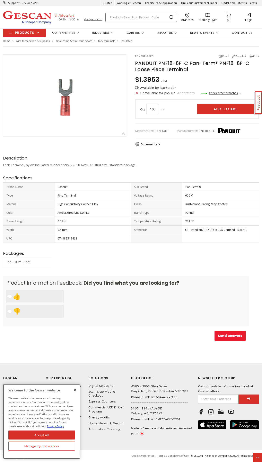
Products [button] (24, 32)
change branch (93, 19)
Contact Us (242, 33)
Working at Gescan (129, 3)
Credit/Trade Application (161, 3)
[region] (41, 421)
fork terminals (106, 41)
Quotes (107, 3)
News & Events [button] (202, 33)
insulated (126, 41)
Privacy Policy (55, 426)
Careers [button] (133, 33)
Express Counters (102, 401)
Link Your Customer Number (199, 3)
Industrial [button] (101, 33)
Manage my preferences (41, 446)
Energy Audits (99, 417)
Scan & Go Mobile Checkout (101, 393)
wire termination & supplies (33, 41)
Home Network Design (106, 423)
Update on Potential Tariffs (239, 3)
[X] (74, 390)
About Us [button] (165, 33)
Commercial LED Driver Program (106, 409)
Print (256, 56)
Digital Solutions (100, 386)
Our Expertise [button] (63, 33)
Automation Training (104, 429)
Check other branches (223, 93)
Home (6, 41)
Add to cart (225, 109)
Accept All (41, 435)
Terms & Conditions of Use (173, 456)
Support (13, 3)
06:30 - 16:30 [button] (67, 19)
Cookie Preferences (143, 456)
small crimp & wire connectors (74, 41)
